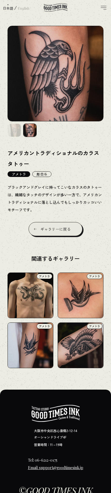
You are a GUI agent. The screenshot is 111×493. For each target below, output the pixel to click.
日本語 (8, 8)
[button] (14, 130)
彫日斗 (42, 174)
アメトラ (19, 174)
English (23, 8)
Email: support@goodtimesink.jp (55, 467)
